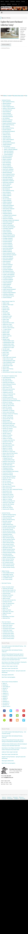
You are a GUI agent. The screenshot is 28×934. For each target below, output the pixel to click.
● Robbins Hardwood (7, 251)
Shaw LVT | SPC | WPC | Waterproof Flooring (12, 489)
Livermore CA (6, 695)
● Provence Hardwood (7, 245)
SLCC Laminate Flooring (8, 562)
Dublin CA (5, 690)
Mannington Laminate (7, 547)
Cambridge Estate (7, 136)
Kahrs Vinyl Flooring (7, 443)
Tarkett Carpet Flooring (8, 368)
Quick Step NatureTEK (8, 555)
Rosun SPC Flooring (7, 479)
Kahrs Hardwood (6, 185)
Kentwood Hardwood (7, 187)
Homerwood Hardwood (8, 179)
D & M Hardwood (6, 146)
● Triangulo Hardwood (7, 277)
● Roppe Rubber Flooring (8, 576)
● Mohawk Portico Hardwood (9, 215)
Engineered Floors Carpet (8, 322)
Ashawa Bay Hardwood (8, 116)
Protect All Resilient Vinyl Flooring (10, 471)
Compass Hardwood (7, 144)
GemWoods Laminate (7, 534)
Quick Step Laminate (7, 554)
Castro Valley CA (6, 686)
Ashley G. (5, 95)
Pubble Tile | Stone (7, 613)
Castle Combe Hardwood (8, 139)
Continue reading (5, 44)
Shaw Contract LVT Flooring (9, 486)
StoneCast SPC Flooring (8, 494)
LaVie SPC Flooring (7, 436)
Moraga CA (5, 696)
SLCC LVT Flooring (7, 481)
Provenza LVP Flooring (8, 474)
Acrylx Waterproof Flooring (9, 377)
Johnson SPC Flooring (7, 430)
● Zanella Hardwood (7, 297)
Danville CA (5, 688)
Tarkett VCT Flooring (7, 499)
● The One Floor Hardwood (9, 273)
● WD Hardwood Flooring (8, 296)
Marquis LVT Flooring (7, 448)
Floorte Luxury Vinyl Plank (8, 412)
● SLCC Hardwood (6, 263)
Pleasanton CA (6, 701)
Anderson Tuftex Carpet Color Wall (10, 666)
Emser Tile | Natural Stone (8, 603)
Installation (9, 4)
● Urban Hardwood (7, 284)
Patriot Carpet (6, 367)
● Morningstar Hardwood (8, 222)
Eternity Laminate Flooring (9, 527)
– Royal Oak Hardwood (8, 151)
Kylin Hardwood (6, 189)
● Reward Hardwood (7, 250)
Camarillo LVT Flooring (8, 390)
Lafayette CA (5, 693)
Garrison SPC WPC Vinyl (8, 418)
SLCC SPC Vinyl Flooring (8, 482)
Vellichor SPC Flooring (8, 507)
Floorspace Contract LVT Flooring (10, 413)
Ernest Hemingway (7, 162)
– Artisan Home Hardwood (9, 147)
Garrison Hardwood (7, 166)
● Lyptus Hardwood (7, 200)
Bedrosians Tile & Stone (8, 595)
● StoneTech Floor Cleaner (8, 636)
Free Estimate (3, 4)
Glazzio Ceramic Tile (7, 605)
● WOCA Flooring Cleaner (8, 638)
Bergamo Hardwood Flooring (9, 123)
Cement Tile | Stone (7, 596)
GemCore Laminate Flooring (9, 532)
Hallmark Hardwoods (7, 172)
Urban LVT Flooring (7, 506)
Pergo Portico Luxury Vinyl (9, 466)
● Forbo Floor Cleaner (7, 630)
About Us (2, 1)
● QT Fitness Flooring (7, 579)
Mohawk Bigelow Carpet (8, 342)
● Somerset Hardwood (7, 264)
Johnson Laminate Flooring (9, 539)
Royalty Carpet (6, 354)
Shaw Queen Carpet (7, 364)
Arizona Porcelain (6, 593)
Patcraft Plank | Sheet (7, 464)
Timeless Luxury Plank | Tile (9, 501)
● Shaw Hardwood (7, 261)
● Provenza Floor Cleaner (8, 633)
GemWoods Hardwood (8, 167)
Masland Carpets (6, 334)
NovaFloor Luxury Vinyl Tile (9, 461)
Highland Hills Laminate (8, 536)
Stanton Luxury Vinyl (7, 492)
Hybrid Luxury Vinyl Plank (8, 425)
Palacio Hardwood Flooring (9, 235)
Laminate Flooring (6, 513)
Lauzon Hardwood (7, 192)
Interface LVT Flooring (8, 428)
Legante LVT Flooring (7, 435)
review (9, 95)
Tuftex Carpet (6, 370)
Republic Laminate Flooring (9, 557)
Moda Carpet (5, 337)
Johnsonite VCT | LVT (7, 431)
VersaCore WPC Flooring (8, 509)
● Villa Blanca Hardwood (8, 294)
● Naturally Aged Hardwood (9, 226)
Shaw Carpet (5, 355)
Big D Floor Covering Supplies (8, 677)
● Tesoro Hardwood (7, 268)
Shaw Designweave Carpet (9, 360)
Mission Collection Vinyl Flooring (10, 453)
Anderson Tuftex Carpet (8, 304)
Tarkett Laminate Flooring (8, 564)
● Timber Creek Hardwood (8, 274)
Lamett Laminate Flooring (8, 542)
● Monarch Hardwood (7, 217)
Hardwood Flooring (5, 48)
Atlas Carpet (5, 306)
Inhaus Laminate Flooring (8, 537)
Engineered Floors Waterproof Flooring (11, 400)
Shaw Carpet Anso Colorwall (9, 357)
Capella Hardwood (7, 138)
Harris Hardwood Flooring (8, 175)
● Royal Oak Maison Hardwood (9, 254)
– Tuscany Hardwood (7, 154)
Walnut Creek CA (6, 706)
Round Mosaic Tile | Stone (8, 616)
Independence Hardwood (8, 180)
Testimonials (12, 1)
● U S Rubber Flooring (7, 577)
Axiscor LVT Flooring (7, 385)
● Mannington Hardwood (8, 205)
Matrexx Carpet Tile (7, 336)
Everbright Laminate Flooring (9, 526)
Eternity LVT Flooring (7, 402)
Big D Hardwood (6, 126)
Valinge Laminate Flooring (8, 567)
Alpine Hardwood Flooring (8, 101)
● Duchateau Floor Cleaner (9, 628)
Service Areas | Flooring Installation (10, 681)
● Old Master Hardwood (8, 228)
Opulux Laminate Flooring (8, 551)
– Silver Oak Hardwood (8, 152)
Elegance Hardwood (7, 159)
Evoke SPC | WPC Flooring (8, 405)
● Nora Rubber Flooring (8, 574)
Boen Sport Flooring (6, 583)
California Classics (7, 134)
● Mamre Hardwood (7, 203)
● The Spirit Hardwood (8, 269)
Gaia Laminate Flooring (8, 529)
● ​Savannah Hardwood (7, 259)
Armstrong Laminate (7, 518)
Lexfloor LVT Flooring (7, 438)
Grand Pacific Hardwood (8, 169)
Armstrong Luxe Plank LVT (8, 382)
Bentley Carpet (6, 308)
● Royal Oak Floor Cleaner (8, 635)
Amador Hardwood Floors (8, 106)
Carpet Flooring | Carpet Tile (8, 301)
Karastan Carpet (6, 331)
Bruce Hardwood (6, 133)
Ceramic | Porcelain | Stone (8, 587)
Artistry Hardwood (7, 113)
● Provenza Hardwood (7, 246)
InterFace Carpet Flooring (8, 327)
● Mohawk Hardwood (7, 213)
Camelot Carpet (6, 313)
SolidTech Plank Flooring (8, 496)
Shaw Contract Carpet (8, 359)
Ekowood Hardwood (7, 157)
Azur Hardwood (6, 118)
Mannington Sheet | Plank (8, 445)
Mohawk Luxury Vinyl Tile (8, 456)
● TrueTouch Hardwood (8, 279)
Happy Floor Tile (6, 606)
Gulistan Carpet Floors (8, 326)
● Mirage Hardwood (7, 210)
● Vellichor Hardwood (7, 291)
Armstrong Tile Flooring (8, 588)
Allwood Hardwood (7, 103)
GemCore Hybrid (6, 420)
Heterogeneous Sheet (7, 380)
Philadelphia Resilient (7, 468)
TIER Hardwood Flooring (8, 271)
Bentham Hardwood (7, 121)
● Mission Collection (7, 212)
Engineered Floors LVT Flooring (10, 399)
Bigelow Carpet (6, 309)
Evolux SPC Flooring (7, 407)
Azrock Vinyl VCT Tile (7, 387)
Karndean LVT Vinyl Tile (8, 441)
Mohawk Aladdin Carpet (8, 340)
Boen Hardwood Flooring (8, 128)
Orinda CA (5, 699)
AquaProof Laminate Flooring (9, 514)
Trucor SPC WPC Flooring (8, 504)
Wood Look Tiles (6, 618)
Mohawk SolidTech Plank (8, 459)
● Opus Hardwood (7, 230)
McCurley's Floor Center (18, 95)
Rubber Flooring (5, 571)
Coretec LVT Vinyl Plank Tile (9, 394)
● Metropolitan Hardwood (8, 208)
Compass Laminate (7, 523)
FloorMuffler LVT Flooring (8, 410)
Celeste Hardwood (7, 141)
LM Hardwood (6, 197)
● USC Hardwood (6, 286)
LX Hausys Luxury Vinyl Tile (9, 440)
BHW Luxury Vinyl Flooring (9, 389)
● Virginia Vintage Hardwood (9, 292)
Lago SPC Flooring (7, 433)
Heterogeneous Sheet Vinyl (9, 423)
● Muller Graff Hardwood (8, 225)
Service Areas (14, 4)
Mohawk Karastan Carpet (9, 345)
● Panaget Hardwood (7, 233)
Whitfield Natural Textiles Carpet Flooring (12, 372)
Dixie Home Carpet (7, 317)
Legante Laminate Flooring (9, 546)
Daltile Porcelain (6, 598)
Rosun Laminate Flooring (8, 559)
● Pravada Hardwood (7, 241)
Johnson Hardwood (7, 184)
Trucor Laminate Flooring (8, 565)
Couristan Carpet (6, 314)
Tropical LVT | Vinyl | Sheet (8, 502)
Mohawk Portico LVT (7, 458)
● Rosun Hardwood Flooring (9, 253)
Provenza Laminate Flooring (9, 552)
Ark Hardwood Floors (7, 110)
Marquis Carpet (6, 332)
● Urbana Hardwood (7, 282)
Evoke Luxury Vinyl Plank (8, 404)
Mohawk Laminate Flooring (9, 549)
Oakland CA (5, 698)
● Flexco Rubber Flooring (8, 572)
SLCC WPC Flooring (7, 484)
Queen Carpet (6, 352)
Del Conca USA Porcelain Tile (9, 600)
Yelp (26, 95)
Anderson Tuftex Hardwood (9, 108)
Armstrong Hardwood (7, 115)
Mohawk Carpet (6, 339)
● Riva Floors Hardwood (8, 258)
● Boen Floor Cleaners (7, 625)
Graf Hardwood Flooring (8, 171)
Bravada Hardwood (7, 129)
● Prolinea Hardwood (7, 243)
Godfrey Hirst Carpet (7, 324)
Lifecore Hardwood (7, 198)
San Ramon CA (6, 704)
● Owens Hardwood (7, 231)
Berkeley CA (5, 685)
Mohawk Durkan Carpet (8, 344)
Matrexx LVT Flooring (7, 446)
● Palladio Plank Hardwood (9, 236)
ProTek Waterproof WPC (8, 469)
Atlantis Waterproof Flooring (9, 384)
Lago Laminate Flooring (8, 541)
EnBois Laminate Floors (8, 524)
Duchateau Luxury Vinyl (8, 397)
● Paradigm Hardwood (7, 238)
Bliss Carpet (5, 311)
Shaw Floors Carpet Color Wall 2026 (10, 668)
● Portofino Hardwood (8, 240)
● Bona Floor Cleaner (7, 627)
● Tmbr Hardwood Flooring (9, 276)
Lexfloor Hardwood (7, 195)
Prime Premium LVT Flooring (9, 476)
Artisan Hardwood (7, 111)
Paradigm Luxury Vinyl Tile (9, 463)
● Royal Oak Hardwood (8, 256)
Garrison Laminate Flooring (9, 531)
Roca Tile (5, 614)
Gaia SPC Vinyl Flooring (8, 417)
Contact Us (7, 1)
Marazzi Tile (5, 608)
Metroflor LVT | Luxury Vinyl (9, 451)
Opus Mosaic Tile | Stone (8, 611)
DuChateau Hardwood (7, 156)
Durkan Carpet (6, 319)
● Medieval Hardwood (7, 207)
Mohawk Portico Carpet (8, 347)
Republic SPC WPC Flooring (9, 478)
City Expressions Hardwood (9, 143)
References (18, 1)
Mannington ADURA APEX (8, 674)
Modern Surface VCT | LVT (8, 455)
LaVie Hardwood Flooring (8, 190)
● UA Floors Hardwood (8, 281)
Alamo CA (5, 683)
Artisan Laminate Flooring (8, 516)
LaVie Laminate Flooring (8, 544)
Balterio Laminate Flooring (9, 519)
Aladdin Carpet (6, 303)
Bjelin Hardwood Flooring (8, 124)
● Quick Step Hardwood (8, 248)
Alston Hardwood (6, 105)
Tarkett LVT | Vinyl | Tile (8, 497)
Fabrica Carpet (6, 321)
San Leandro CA (6, 703)
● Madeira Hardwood (7, 202)
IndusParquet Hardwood (8, 182)
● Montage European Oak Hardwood (11, 220)
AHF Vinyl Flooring (7, 379)
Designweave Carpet (7, 316)
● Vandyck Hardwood (7, 287)
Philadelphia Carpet (7, 350)
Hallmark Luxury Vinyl (7, 422)
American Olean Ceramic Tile (9, 590)
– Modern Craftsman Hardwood (10, 149)
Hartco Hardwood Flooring (9, 174)
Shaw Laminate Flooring (8, 560)
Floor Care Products (6, 622)
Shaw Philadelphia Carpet (9, 362)
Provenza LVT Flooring (8, 473)
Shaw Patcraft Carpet (8, 365)
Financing (23, 1)
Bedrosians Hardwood (7, 120)
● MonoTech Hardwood (8, 218)
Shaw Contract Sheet (7, 487)
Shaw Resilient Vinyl (7, 491)
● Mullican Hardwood (7, 223)
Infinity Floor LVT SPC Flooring (9, 427)
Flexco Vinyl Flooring (7, 408)
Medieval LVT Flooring (8, 450)
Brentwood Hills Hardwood (9, 131)
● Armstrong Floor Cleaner (8, 623)
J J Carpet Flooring (7, 329)
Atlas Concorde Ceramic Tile (9, 591)
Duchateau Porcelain (7, 601)
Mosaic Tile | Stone (7, 610)
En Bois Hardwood (7, 161)
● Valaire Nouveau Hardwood (9, 289)
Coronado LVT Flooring (8, 395)
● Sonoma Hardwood (7, 266)
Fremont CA (5, 691)
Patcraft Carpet (6, 349)
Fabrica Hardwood (7, 164)
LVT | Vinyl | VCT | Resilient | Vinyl (9, 376)
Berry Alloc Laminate (7, 521)
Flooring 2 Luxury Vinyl (8, 415)
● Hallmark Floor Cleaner (8, 631)
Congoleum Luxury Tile (8, 392)
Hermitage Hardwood (7, 177)
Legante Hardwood (7, 194)
